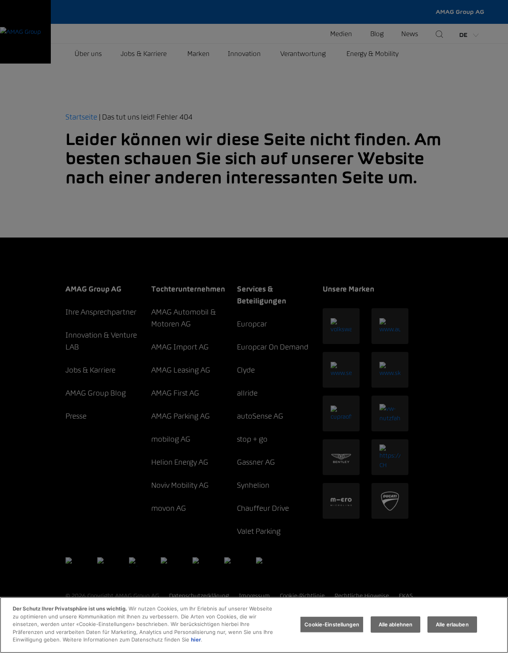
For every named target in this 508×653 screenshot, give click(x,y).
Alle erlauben (452, 624)
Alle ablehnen (396, 624)
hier (196, 639)
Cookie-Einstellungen (331, 624)
